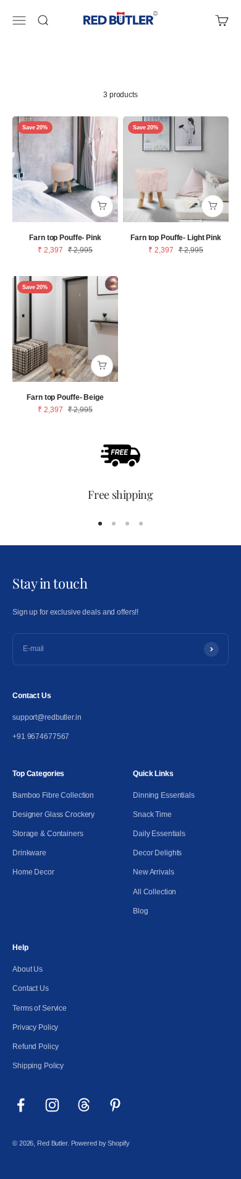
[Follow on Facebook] (20, 1105)
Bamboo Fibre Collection (53, 795)
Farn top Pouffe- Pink (65, 237)
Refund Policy (35, 1046)
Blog (140, 911)
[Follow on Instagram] (52, 1105)
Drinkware (29, 853)
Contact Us (30, 988)
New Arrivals (153, 872)
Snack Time (152, 814)
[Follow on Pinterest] (115, 1105)
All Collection (154, 891)
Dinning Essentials (164, 795)
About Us (27, 969)
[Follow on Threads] (83, 1105)
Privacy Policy (35, 1027)
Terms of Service (39, 1008)
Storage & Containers (47, 833)
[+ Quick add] (102, 206)
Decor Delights (157, 853)
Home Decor (33, 872)
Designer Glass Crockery (53, 814)
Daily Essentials (159, 833)
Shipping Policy (38, 1065)
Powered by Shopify (100, 1143)
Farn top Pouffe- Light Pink (175, 237)
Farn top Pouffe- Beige (65, 397)
